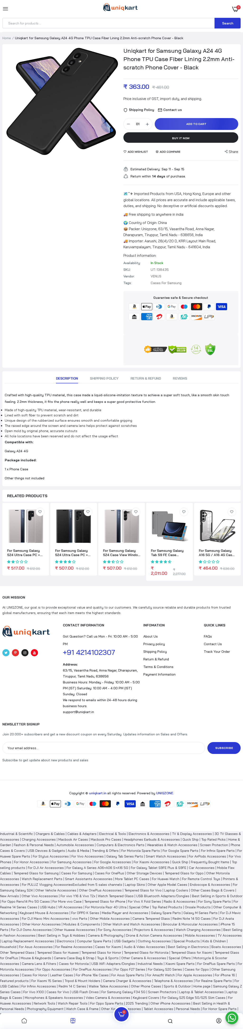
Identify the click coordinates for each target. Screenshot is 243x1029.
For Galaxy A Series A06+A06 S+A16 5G (97, 868)
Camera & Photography (105, 935)
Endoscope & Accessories (210, 884)
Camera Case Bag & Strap (74, 958)
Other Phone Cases (146, 986)
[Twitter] (5, 652)
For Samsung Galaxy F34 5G (123, 992)
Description (67, 378)
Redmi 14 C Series (72, 986)
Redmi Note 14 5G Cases (192, 918)
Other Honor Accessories (41, 924)
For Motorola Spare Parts (140, 850)
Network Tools (44, 1003)
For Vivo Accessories (87, 856)
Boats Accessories (226, 947)
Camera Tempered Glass (151, 918)
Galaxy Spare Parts (166, 913)
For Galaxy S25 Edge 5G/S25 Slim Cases (193, 998)
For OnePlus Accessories (92, 969)
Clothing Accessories (154, 941)
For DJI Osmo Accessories (31, 930)
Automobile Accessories (75, 845)
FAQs (208, 636)
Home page (201, 986)
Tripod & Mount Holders (82, 981)
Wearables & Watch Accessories (172, 845)
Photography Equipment (45, 1009)
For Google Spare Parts (180, 850)
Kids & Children (214, 941)
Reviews (180, 378)
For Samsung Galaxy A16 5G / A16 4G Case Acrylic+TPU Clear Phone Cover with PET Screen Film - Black (217, 552)
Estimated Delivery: (145, 169)
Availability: (132, 263)
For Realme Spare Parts (214, 981)
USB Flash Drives (85, 992)
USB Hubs (48, 907)
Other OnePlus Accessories (100, 890)
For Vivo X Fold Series (144, 901)
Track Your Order (217, 651)
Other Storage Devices (144, 873)
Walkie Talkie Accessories (108, 986)
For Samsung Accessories (71, 862)
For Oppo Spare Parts (106, 1003)
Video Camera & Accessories (108, 998)
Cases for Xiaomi (108, 947)
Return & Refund (146, 378)
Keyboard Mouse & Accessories (44, 913)
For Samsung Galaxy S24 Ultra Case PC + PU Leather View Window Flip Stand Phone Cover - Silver (23, 552)
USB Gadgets (124, 941)
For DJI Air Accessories (46, 868)
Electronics (65, 941)
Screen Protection (214, 845)
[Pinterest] (15, 652)
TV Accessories (230, 935)
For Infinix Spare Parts (218, 850)
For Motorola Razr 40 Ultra (105, 907)
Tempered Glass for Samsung (36, 873)
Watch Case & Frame (82, 1009)
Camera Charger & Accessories (127, 981)
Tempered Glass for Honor (101, 952)
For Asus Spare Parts (127, 975)
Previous (9, 104)
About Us (150, 636)
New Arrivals (9, 896)
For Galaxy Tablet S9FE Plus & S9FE (158, 868)
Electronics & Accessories (149, 834)
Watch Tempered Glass (116, 896)
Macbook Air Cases (73, 839)
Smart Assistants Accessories (88, 879)
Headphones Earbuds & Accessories (152, 839)
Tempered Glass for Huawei (58, 952)
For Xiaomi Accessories (151, 862)
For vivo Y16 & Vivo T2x (78, 896)
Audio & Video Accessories (144, 947)
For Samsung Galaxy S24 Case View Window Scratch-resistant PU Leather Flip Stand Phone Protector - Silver (121, 552)
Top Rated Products (167, 907)
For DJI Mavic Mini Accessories (46, 918)
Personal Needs (188, 1009)
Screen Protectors (162, 992)
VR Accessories (70, 907)
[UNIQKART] (120, 8)
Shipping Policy (104, 378)
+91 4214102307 (89, 652)
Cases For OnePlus (109, 873)
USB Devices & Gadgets (46, 850)
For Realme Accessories (74, 947)
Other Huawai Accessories (74, 930)
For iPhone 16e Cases (92, 975)
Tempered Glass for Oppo (184, 873)
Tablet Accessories (158, 1009)
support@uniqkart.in (78, 712)
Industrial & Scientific (16, 834)
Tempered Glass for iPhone (104, 901)
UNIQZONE (164, 793)
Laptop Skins (135, 884)
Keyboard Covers (146, 998)
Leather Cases (61, 975)
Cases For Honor (34, 975)
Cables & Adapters (82, 834)
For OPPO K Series (85, 913)
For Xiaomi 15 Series (46, 981)
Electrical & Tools (112, 834)
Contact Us (213, 644)
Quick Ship (190, 839)
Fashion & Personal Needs (34, 845)
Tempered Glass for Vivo (143, 890)
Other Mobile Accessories (110, 918)
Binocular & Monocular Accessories (190, 924)
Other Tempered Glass (17, 952)
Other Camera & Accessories (143, 958)
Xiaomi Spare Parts (180, 964)
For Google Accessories (112, 862)
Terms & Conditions (158, 667)
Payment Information (159, 674)
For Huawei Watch (165, 879)
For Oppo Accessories (53, 969)
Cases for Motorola (74, 964)
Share (233, 151)
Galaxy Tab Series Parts (124, 856)
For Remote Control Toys (201, 879)
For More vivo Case (67, 901)
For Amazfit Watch (161, 975)
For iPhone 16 (225, 975)
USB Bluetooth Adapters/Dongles (162, 896)
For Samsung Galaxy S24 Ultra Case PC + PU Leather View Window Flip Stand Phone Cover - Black (71, 552)
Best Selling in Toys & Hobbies (61, 935)
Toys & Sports (108, 958)
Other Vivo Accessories (40, 896)
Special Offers (180, 958)
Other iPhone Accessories (170, 1003)
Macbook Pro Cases (106, 839)
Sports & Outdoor (177, 986)
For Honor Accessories (31, 862)
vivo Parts (79, 918)
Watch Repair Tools (73, 1003)
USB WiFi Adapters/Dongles (113, 964)
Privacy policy (154, 644)
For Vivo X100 (33, 992)
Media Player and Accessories (125, 913)
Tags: (127, 283)
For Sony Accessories (114, 930)
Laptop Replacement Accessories (28, 941)
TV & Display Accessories (192, 834)
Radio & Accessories (180, 901)
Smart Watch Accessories (166, 856)
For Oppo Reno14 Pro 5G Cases (26, 901)
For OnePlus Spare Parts (216, 964)
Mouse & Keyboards (36, 958)
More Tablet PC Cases (132, 879)
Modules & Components (81, 924)
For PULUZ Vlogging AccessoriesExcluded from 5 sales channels (72, 884)
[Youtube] (34, 652)
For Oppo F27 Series (129, 969)
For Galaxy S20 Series (165, 969)
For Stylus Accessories (51, 856)
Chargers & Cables (50, 834)
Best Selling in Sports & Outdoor (217, 896)
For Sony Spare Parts (214, 901)
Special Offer (139, 907)
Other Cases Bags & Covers (212, 890)
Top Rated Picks (213, 839)
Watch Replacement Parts (42, 879)
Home (6, 38)
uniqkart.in (97, 793)
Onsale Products (198, 907)
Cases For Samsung (76, 873)
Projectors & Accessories (153, 930)
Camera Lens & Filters (39, 964)
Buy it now (181, 138)
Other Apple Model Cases (167, 884)
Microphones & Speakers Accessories (54, 998)
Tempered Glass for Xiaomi (191, 952)
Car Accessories (202, 868)
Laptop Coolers (176, 890)
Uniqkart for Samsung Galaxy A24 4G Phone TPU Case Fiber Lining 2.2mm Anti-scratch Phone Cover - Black (178, 59)
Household (8, 947)
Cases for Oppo (197, 969)
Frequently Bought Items (210, 862)
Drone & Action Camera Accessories (154, 935)
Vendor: (129, 276)
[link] (40, 512)
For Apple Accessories (195, 975)
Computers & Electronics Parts (121, 845)
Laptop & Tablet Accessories (201, 992)
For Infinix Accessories (38, 986)
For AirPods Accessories (207, 856)
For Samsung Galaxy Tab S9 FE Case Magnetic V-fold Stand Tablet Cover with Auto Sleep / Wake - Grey (169, 552)
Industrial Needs (150, 964)
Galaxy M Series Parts (200, 913)
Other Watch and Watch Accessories (131, 924)
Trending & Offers (105, 850)
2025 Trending (137, 1003)
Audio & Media (78, 850)
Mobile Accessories (200, 935)
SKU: (127, 269)
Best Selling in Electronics (188, 947)
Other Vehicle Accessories (55, 890)
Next (115, 104)
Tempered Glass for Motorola (146, 952)
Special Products (186, 941)
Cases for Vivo (58, 992)
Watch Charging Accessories (198, 930)
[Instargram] (24, 652)
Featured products (14, 981)
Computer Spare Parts (94, 941)
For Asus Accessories (36, 947)
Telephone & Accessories (173, 981)
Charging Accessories (39, 839)
